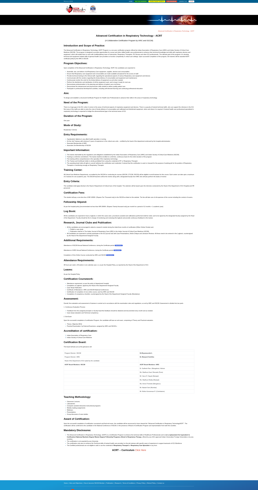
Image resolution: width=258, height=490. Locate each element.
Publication (109, 483)
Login (191, 1)
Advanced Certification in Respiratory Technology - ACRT (176, 31)
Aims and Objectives (75, 483)
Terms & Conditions (129, 483)
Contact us (160, 483)
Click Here (140, 450)
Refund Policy (151, 483)
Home (66, 483)
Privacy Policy (141, 483)
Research (118, 483)
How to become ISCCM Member (94, 483)
